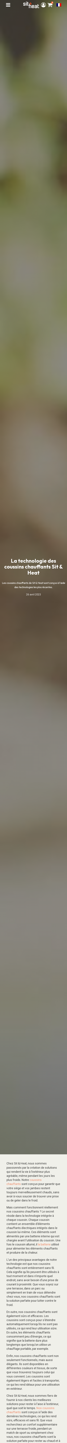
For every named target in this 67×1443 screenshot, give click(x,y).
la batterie (44, 1244)
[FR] (59, 4)
